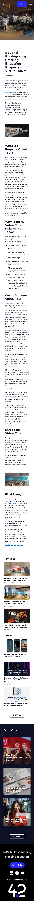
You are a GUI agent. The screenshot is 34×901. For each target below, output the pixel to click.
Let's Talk (21, 4)
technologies (9, 92)
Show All (17, 715)
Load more (17, 836)
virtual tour (16, 157)
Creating (14, 503)
